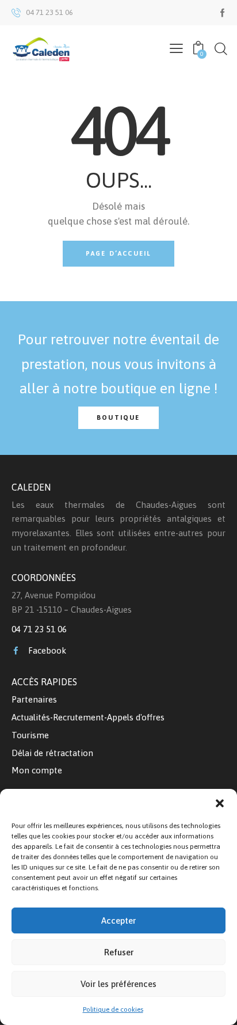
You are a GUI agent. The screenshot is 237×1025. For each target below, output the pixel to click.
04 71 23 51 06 (39, 629)
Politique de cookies (113, 1009)
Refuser (118, 952)
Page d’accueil (119, 253)
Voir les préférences (118, 984)
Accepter (118, 920)
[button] (219, 803)
